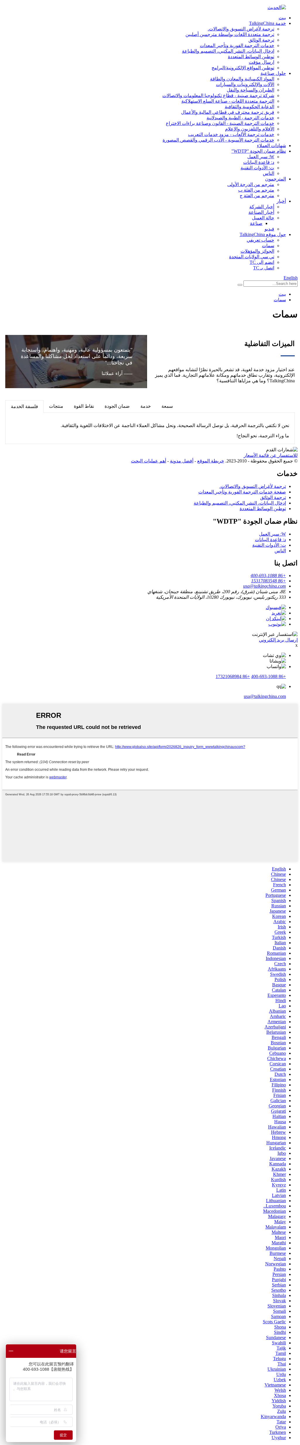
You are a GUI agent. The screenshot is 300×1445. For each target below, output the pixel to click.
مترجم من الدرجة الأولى (250, 184)
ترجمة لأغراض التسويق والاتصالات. (241, 28)
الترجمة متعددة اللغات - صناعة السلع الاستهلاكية (227, 101)
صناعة (256, 223)
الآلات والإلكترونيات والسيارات (245, 84)
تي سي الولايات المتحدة (251, 256)
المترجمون (275, 178)
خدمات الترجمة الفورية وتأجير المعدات (237, 45)
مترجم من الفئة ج (257, 195)
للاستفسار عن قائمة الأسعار (271, 455)
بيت (282, 17)
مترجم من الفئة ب (256, 189)
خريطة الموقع (210, 460)
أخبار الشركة (261, 206)
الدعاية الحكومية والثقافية (249, 106)
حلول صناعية (273, 73)
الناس (268, 173)
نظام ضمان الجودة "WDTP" (258, 151)
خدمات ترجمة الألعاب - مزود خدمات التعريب (231, 134)
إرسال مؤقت (261, 62)
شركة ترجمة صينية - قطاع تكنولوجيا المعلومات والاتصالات (218, 95)
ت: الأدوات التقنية (257, 167)
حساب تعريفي (260, 240)
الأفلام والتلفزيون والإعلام (249, 128)
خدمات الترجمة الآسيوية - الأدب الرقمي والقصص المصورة (218, 139)
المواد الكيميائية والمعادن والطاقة (242, 78)
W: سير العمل (260, 156)
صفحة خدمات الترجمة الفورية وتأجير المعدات (242, 491)
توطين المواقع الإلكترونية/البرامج (243, 67)
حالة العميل (263, 217)
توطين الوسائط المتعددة (251, 56)
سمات (268, 245)
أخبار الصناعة (261, 212)
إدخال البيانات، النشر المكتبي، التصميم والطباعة (228, 51)
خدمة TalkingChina (267, 23)
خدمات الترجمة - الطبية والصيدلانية (240, 117)
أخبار (281, 201)
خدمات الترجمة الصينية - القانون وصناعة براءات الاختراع (220, 123)
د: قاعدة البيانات (258, 162)
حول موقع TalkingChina (263, 234)
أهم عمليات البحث (148, 460)
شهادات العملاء (271, 145)
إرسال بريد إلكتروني (278, 639)
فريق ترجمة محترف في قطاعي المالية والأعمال (227, 112)
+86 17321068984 (233, 676)
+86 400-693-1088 (268, 676)
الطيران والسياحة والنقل (250, 89)
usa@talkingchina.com (265, 696)
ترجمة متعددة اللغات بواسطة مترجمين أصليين (229, 34)
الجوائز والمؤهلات (257, 251)
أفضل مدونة (181, 460)
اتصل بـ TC (263, 267)
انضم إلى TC (262, 262)
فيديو (269, 228)
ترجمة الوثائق (261, 39)
